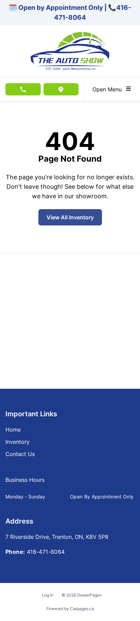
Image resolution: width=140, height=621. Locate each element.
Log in (47, 595)
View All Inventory (70, 217)
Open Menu (108, 89)
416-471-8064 (46, 551)
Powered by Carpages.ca (70, 608)
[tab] (25, 483)
